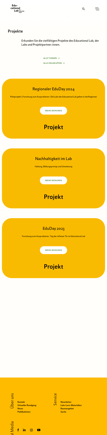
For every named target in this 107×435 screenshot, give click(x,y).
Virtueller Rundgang (26, 405)
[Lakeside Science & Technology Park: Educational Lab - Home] (16, 9)
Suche (63, 411)
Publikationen (23, 411)
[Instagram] (31, 430)
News (20, 408)
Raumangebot (67, 408)
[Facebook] (18, 430)
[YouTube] (38, 430)
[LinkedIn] (24, 430)
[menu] (97, 9)
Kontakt (21, 402)
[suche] (83, 9)
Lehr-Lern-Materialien (71, 405)
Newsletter (66, 402)
